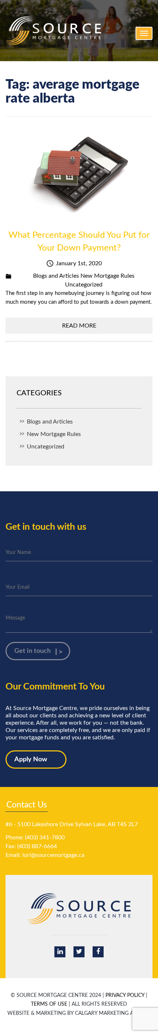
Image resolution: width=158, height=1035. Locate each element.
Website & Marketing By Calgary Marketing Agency (79, 1013)
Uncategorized (84, 285)
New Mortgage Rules (107, 276)
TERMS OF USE (49, 1004)
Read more (79, 326)
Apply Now (30, 759)
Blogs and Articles (56, 276)
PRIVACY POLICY (124, 995)
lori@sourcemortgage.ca (53, 855)
